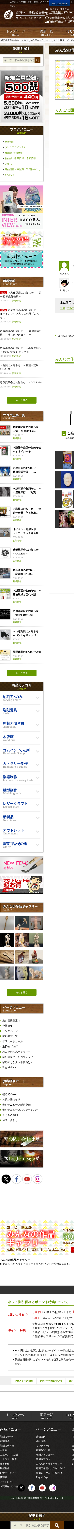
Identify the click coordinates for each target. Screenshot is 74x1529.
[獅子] (36, 973)
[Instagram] (37, 1179)
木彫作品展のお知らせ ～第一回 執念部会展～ (20, 296)
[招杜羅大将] (36, 940)
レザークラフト (8, 1472)
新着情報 (9, 141)
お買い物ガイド (11, 1099)
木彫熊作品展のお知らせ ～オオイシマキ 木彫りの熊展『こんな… (20, 315)
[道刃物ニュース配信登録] (21, 267)
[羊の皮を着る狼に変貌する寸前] (36, 957)
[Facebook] (16, 1179)
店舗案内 (41, 1436)
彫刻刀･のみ (6, 1436)
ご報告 (8, 163)
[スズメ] (22, 923)
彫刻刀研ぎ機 (7, 1445)
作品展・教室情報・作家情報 (20, 158)
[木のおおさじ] (7, 957)
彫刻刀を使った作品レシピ (17, 1056)
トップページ (15, 32)
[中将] (22, 973)
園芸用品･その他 (9, 1486)
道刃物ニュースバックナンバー (20, 1109)
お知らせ (9, 174)
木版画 (3, 1450)
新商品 (3, 1477)
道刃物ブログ (10, 1046)
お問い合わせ (10, 1120)
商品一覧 (46, 32)
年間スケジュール (12, 1041)
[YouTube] (27, 1179)
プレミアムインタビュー (18, 147)
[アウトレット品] (21, 892)
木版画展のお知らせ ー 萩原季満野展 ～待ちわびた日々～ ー (21, 334)
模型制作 (4, 1468)
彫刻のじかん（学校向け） (17, 1062)
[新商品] (21, 873)
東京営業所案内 (11, 1020)
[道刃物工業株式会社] (24, 15)
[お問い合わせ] (21, 1146)
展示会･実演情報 (14, 152)
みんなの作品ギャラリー (16, 1051)
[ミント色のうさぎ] (7, 973)
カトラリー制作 (8, 1459)
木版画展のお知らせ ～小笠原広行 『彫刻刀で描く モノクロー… (21, 352)
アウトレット (7, 1481)
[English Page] (21, 1166)
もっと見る (22, 400)
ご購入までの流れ (23, 1380)
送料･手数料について (51, 1380)
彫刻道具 (4, 1441)
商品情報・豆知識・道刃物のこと (22, 169)
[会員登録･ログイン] (21, 122)
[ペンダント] (22, 957)
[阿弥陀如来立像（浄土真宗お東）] (36, 923)
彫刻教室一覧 (10, 1036)
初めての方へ (10, 1094)
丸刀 (62, 308)
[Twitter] (6, 1179)
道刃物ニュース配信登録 (16, 1104)
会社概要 (7, 1025)
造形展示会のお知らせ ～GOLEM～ (21, 384)
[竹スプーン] (7, 923)
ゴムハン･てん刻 (9, 1454)
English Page (9, 1067)
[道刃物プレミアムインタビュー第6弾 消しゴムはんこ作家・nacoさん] (21, 227)
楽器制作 (4, 1463)
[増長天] (7, 940)
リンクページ (10, 1031)
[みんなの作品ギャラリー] (21, 247)
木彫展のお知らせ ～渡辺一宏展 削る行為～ (20, 369)
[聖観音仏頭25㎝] (22, 940)
